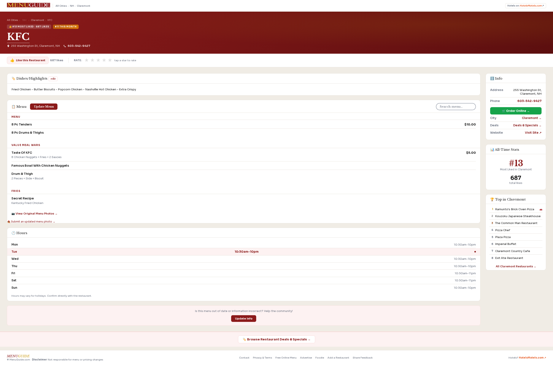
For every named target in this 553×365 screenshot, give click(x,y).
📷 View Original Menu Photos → (34, 213)
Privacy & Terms (262, 357)
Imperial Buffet (505, 244)
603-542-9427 (79, 46)
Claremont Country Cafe (512, 251)
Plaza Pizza (503, 237)
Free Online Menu (286, 357)
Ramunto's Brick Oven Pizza (514, 209)
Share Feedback (363, 357)
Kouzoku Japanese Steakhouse (518, 216)
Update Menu (44, 106)
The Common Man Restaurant (516, 223)
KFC (18, 37)
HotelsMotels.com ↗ (532, 357)
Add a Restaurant (338, 357)
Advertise (306, 357)
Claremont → (532, 118)
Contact (244, 357)
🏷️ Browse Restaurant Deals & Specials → (277, 339)
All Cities (61, 5)
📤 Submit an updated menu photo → (31, 221)
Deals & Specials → (527, 125)
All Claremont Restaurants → (516, 266)
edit (53, 78)
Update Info (244, 318)
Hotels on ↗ (525, 5)
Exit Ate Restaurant (509, 258)
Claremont (83, 5)
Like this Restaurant (27, 60)
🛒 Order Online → (516, 111)
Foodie (319, 357)
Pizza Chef (502, 230)
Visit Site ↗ (533, 133)
